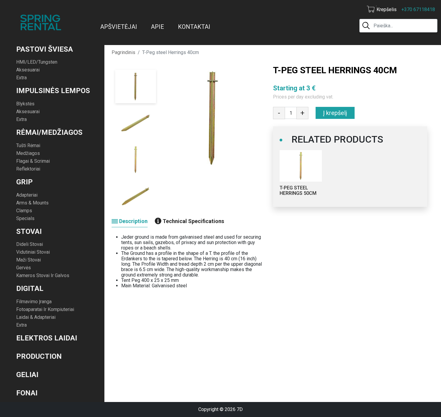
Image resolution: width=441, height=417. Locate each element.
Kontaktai (194, 26)
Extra (21, 77)
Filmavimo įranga (34, 301)
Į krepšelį (335, 112)
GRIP (24, 182)
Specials (25, 218)
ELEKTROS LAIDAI (46, 338)
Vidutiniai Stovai (33, 252)
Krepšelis (386, 9)
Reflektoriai (28, 169)
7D (240, 409)
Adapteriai (27, 195)
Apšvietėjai (118, 26)
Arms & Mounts (32, 203)
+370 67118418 (418, 9)
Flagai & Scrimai (33, 161)
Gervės (23, 267)
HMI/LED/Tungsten (36, 62)
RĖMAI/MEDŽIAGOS (49, 132)
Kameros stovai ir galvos (42, 275)
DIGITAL (30, 288)
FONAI (27, 393)
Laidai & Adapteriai (36, 317)
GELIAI (27, 374)
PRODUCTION (39, 356)
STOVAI (29, 231)
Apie (157, 26)
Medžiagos (28, 153)
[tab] (130, 221)
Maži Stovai (28, 260)
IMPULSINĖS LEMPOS (53, 90)
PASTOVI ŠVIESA (44, 49)
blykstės (25, 104)
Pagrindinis (123, 52)
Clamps (24, 210)
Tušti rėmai (28, 145)
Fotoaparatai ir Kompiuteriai (45, 309)
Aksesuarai (28, 70)
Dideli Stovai (29, 244)
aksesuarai (28, 111)
